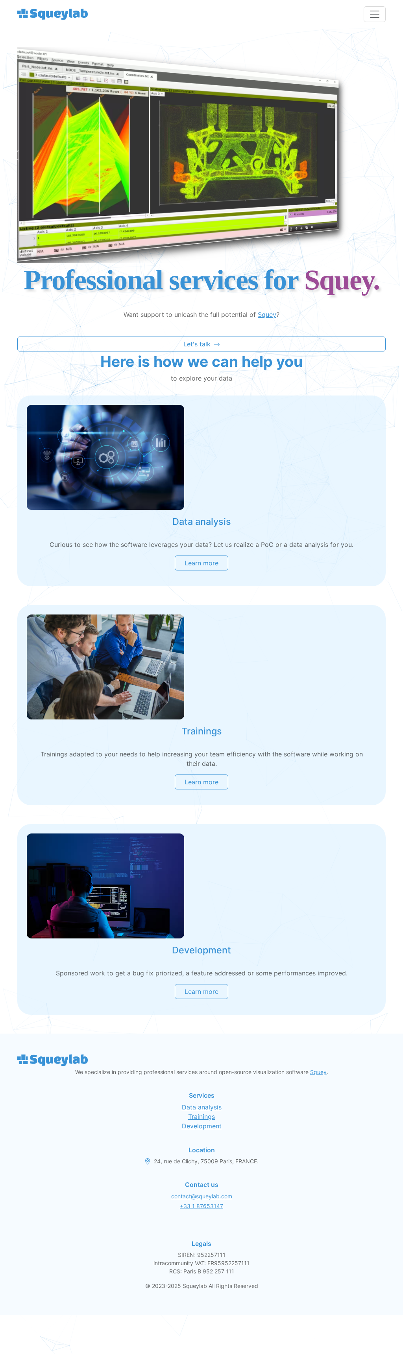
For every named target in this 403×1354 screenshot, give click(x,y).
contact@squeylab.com (201, 1196)
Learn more (201, 563)
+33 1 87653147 (201, 1206)
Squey (267, 314)
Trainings (201, 1116)
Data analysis (202, 1107)
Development (202, 1126)
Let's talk (197, 344)
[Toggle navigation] (375, 14)
